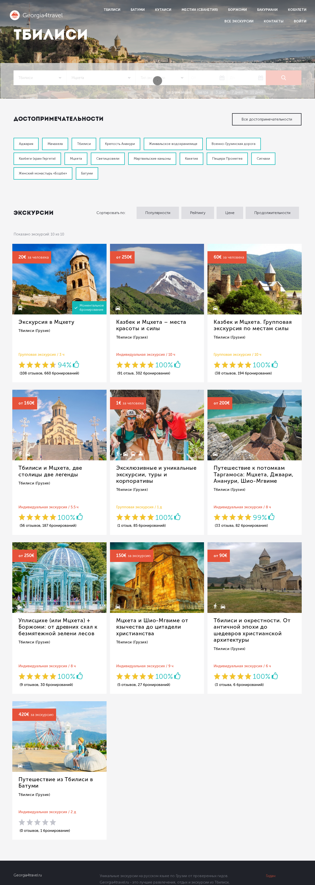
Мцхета (76, 158)
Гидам (271, 876)
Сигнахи (263, 158)
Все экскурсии (238, 21)
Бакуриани (267, 10)
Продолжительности (272, 213)
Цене (230, 213)
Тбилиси (112, 10)
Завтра (202, 92)
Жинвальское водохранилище (173, 144)
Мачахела (55, 144)
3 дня (220, 92)
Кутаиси (163, 10)
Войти (300, 21)
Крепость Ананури (120, 144)
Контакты (274, 21)
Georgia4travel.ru (28, 875)
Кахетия (191, 158)
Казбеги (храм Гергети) (37, 158)
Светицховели (107, 158)
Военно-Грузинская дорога (233, 144)
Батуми (138, 10)
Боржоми (237, 10)
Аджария (26, 144)
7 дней (237, 92)
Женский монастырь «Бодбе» (43, 173)
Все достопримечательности (266, 119)
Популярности (157, 213)
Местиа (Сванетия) (200, 10)
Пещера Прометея (227, 158)
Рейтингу (197, 213)
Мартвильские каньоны (152, 158)
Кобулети (297, 10)
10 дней (256, 92)
